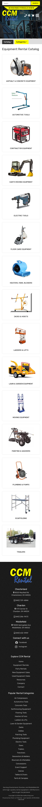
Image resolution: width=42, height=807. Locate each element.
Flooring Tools (21, 713)
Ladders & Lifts (21, 720)
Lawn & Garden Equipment (21, 724)
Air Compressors (21, 698)
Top (39, 804)
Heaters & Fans (21, 716)
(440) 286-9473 (21, 617)
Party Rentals (21, 669)
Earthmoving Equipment (21, 709)
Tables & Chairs (21, 775)
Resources (21, 680)
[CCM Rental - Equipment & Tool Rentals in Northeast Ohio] (21, 575)
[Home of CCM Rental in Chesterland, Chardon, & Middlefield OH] (10, 15)
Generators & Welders (21, 756)
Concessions (21, 764)
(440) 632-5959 (21, 633)
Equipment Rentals (21, 665)
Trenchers (21, 753)
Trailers (21, 749)
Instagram (23, 647)
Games (21, 771)
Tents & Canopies (21, 778)
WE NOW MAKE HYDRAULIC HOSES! (21, 8)
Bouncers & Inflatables (21, 760)
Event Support (21, 767)
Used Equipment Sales (21, 676)
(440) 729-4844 (21, 600)
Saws (21, 745)
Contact (21, 687)
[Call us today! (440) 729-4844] (25, 15)
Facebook (23, 642)
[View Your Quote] (33, 15)
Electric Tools (21, 742)
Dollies (21, 731)
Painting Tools (21, 735)
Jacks (21, 727)
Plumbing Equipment (21, 738)
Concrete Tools (21, 705)
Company (21, 683)
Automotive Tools (21, 702)
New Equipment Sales (21, 672)
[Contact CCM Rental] (29, 15)
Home (21, 661)
